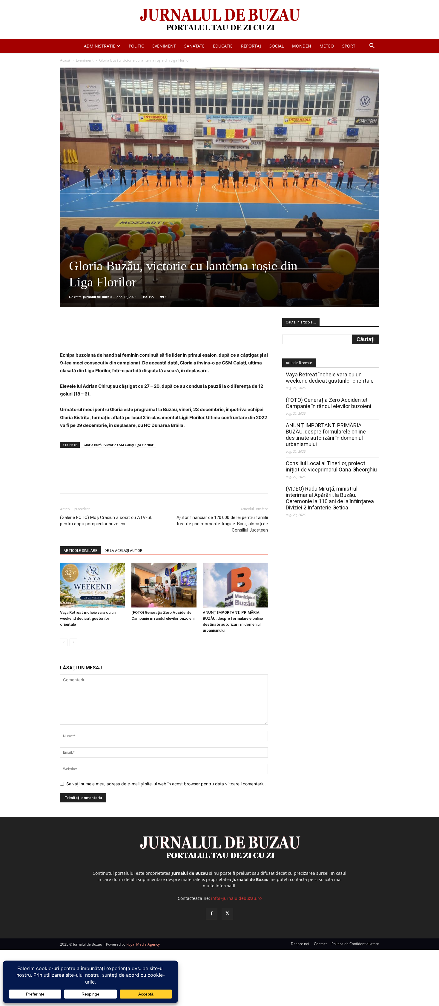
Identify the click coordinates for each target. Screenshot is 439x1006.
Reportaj (251, 46)
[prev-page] (63, 642)
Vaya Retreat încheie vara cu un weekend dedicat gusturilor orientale (88, 618)
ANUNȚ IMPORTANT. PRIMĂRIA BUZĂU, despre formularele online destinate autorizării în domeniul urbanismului (326, 434)
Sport (348, 46)
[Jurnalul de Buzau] (219, 20)
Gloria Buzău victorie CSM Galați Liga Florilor (119, 444)
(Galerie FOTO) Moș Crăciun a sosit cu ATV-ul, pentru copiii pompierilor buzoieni (106, 520)
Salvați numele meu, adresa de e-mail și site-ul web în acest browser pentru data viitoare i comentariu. (166, 783)
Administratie (99, 46)
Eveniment (164, 46)
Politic (136, 46)
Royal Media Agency (143, 944)
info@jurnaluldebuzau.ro (236, 898)
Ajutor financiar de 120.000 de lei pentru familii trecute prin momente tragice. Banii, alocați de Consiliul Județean (222, 524)
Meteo (327, 46)
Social (276, 46)
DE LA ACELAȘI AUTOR (123, 551)
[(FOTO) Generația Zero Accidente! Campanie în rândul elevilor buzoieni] (164, 585)
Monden (301, 46)
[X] (118, 334)
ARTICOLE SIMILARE (80, 551)
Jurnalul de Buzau (97, 296)
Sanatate (194, 46)
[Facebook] (104, 334)
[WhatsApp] (146, 334)
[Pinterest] (132, 334)
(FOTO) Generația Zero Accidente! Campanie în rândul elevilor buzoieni (328, 403)
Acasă (65, 60)
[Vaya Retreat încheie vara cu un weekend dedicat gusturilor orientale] (92, 585)
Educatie (223, 46)
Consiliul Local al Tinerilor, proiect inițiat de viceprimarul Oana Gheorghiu (331, 466)
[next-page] (73, 642)
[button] (372, 46)
